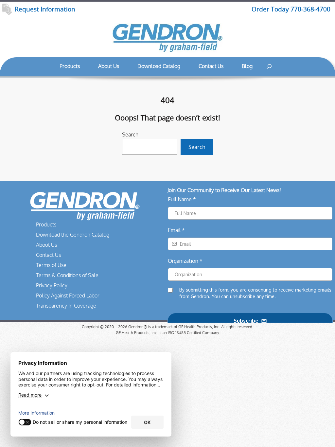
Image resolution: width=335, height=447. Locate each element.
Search (130, 134)
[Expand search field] (269, 67)
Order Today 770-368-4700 (291, 9)
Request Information (45, 9)
